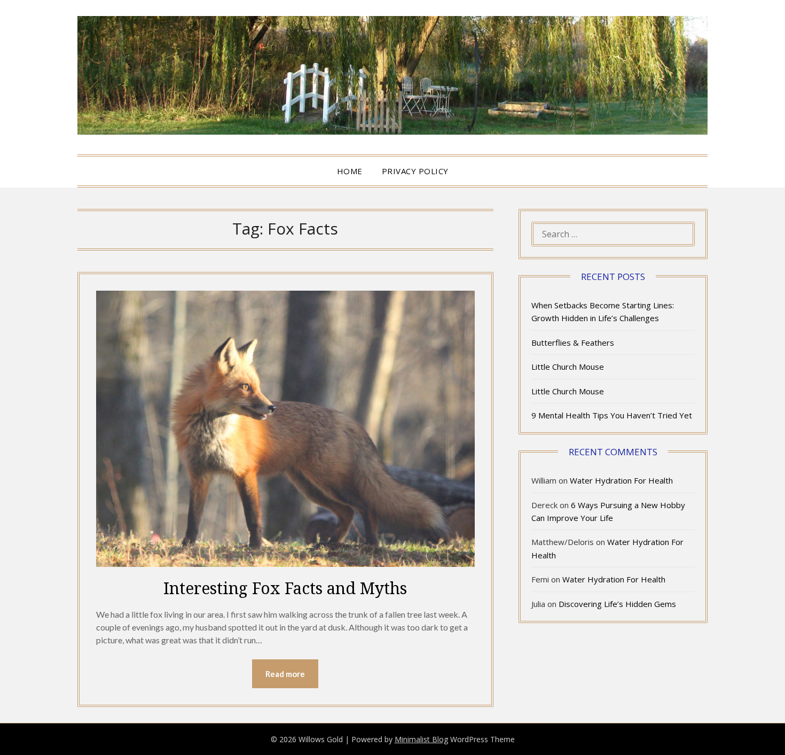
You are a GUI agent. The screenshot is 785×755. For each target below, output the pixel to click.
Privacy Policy (415, 171)
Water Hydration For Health (621, 480)
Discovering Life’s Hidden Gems (617, 603)
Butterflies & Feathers (572, 342)
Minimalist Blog (421, 739)
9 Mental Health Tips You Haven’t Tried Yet (611, 415)
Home (350, 171)
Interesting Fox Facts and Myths (285, 588)
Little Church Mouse (567, 366)
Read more (285, 674)
